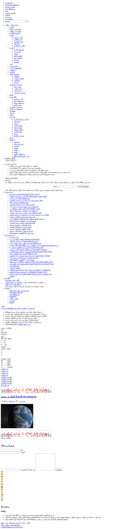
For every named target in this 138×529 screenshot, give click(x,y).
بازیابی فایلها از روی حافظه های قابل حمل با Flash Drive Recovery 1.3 (34, 245)
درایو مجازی (18, 89)
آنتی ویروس (18, 37)
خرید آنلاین (4, 369)
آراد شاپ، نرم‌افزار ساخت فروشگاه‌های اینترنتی (18, 308)
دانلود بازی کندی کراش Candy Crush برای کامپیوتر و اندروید (30, 274)
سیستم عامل (14, 74)
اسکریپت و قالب (15, 31)
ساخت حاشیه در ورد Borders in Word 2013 (24, 239)
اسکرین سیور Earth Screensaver (19, 396)
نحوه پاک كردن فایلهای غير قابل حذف (22, 221)
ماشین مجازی (19, 78)
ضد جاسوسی (18, 41)
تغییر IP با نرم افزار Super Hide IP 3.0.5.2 (23, 241)
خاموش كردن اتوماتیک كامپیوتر (20, 227)
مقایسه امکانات (6, 377)
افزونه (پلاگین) (14, 33)
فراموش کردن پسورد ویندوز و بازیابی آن (23, 206)
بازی (11, 64)
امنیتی (11, 35)
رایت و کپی (18, 91)
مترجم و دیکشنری (16, 107)
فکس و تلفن (18, 130)
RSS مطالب (5, 525)
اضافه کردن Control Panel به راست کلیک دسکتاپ (27, 219)
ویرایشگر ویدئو (19, 103)
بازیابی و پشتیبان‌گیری (21, 119)
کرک (11, 138)
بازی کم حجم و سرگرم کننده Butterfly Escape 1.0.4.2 (28, 272)
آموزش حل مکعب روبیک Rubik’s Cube (23, 254)
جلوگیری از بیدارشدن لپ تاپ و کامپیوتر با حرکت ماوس (29, 215)
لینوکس (16, 76)
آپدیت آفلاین (18, 39)
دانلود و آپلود (18, 56)
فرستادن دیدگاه (8, 401)
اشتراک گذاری (19, 50)
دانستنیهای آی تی (15, 68)
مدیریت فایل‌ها (19, 136)
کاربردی (12, 117)
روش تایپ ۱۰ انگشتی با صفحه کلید (21, 260)
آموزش (12, 300)
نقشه (16, 152)
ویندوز (16, 82)
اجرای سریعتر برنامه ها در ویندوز (21, 231)
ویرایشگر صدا (19, 101)
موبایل (11, 113)
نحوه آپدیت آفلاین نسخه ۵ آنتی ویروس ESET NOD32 (28, 249)
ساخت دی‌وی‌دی (20, 93)
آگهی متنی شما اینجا (12, 280)
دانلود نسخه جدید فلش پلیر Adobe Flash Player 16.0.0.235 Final (31, 264)
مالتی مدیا (13, 97)
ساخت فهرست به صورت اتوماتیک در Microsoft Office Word (30, 252)
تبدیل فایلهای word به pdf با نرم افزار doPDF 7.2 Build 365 (30, 270)
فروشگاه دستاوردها (12, 5)
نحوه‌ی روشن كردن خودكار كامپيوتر (22, 204)
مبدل (15, 134)
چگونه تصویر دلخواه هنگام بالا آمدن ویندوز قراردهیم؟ (28, 196)
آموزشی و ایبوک (15, 29)
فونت (16, 150)
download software (16, 292)
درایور (16, 123)
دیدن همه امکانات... (24, 324)
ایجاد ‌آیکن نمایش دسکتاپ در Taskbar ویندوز (24, 209)
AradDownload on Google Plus (12, 527)
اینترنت (12, 48)
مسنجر (16, 62)
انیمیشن (17, 142)
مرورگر (16, 60)
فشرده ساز (18, 127)
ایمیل (15, 54)
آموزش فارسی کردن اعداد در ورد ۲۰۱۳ (23, 258)
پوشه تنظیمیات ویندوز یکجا (18, 202)
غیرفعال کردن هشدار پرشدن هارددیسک (23, 211)
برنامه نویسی (14, 66)
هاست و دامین (10, 13)
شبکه (11, 95)
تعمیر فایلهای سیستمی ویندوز (19, 229)
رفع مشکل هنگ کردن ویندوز (19, 198)
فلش (15, 148)
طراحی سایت (10, 7)
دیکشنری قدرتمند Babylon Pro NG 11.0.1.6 (24, 194)
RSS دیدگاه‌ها (15, 525)
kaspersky (12, 296)
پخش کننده (18, 105)
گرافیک (12, 140)
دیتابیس (12, 72)
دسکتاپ (12, 70)
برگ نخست (9, 3)
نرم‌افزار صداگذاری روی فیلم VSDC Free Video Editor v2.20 (30, 262)
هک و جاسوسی (19, 46)
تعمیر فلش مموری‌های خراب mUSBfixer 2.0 (25, 243)
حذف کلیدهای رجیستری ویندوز (20, 225)
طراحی (16, 146)
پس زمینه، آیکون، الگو (21, 156)
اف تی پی (17, 52)
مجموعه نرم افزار (15, 109)
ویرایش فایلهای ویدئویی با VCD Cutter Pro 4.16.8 (26, 247)
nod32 (11, 302)
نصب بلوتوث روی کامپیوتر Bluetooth (22, 223)
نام (22, 450)
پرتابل (11, 115)
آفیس (11, 27)
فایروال (16, 44)
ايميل (23, 452)
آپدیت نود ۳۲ (13, 237)
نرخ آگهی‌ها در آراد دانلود (13, 284)
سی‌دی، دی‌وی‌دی (15, 84)
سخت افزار (18, 125)
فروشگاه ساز (10, 9)
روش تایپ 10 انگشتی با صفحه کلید (21, 233)
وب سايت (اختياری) (28, 470)
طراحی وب (18, 58)
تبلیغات (7, 15)
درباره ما (8, 17)
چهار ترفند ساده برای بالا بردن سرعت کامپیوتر (25, 200)
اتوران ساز (17, 87)
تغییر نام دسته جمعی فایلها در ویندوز (22, 217)
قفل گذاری (18, 132)
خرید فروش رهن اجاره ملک (19, 290)
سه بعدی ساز (18, 144)
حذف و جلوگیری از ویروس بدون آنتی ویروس (25, 213)
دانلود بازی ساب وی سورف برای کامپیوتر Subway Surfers (29, 256)
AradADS (50, 392)
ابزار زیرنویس (19, 99)
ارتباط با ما (9, 19)
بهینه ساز (17, 121)
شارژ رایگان (13, 298)
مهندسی (12, 111)
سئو (6, 11)
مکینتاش (17, 80)
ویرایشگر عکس (19, 154)
